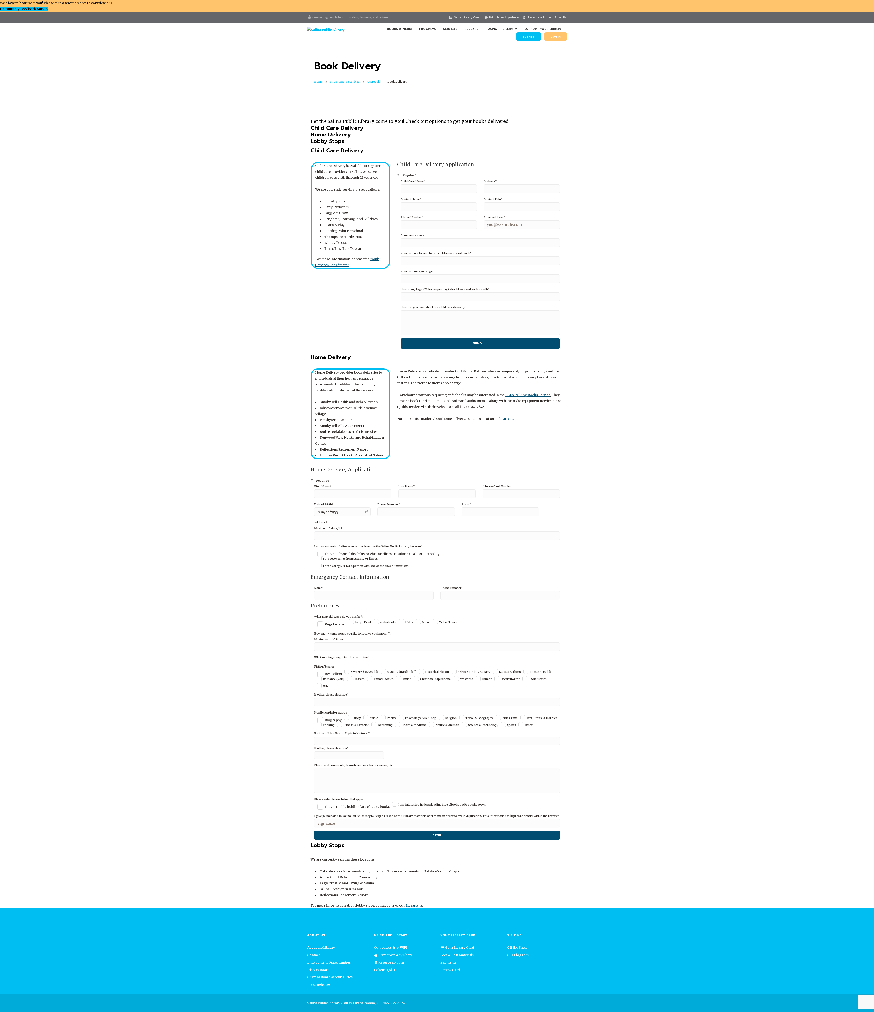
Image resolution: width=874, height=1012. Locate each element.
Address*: (491, 181)
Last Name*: (407, 486)
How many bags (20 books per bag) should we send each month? (445, 289)
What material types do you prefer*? (339, 616)
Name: (318, 588)
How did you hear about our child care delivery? (433, 307)
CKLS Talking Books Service (527, 395)
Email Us (561, 17)
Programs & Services (345, 81)
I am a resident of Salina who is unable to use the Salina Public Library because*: (368, 546)
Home (318, 81)
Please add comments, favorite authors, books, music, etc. (353, 765)
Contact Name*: (411, 199)
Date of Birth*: (324, 504)
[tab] (337, 129)
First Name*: (323, 486)
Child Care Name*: (413, 181)
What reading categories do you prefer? (341, 657)
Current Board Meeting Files (330, 977)
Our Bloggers (518, 955)
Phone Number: (451, 588)
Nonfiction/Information (330, 712)
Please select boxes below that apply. (338, 799)
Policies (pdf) (384, 970)
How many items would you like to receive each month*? (352, 633)
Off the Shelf (517, 948)
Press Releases (318, 985)
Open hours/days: (413, 235)
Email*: (467, 504)
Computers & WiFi (390, 948)
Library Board (318, 970)
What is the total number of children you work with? (436, 253)
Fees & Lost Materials (457, 955)
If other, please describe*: (331, 694)
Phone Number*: (412, 217)
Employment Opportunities (329, 962)
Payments (448, 962)
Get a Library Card (464, 17)
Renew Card (450, 970)
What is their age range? (417, 271)
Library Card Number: (498, 486)
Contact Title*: (493, 199)
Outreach (373, 81)
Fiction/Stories (324, 666)
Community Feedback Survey (24, 9)
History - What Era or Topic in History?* (342, 733)
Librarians (504, 419)
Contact (313, 955)
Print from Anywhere (501, 17)
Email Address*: (495, 217)
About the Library (321, 948)
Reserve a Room (537, 17)
